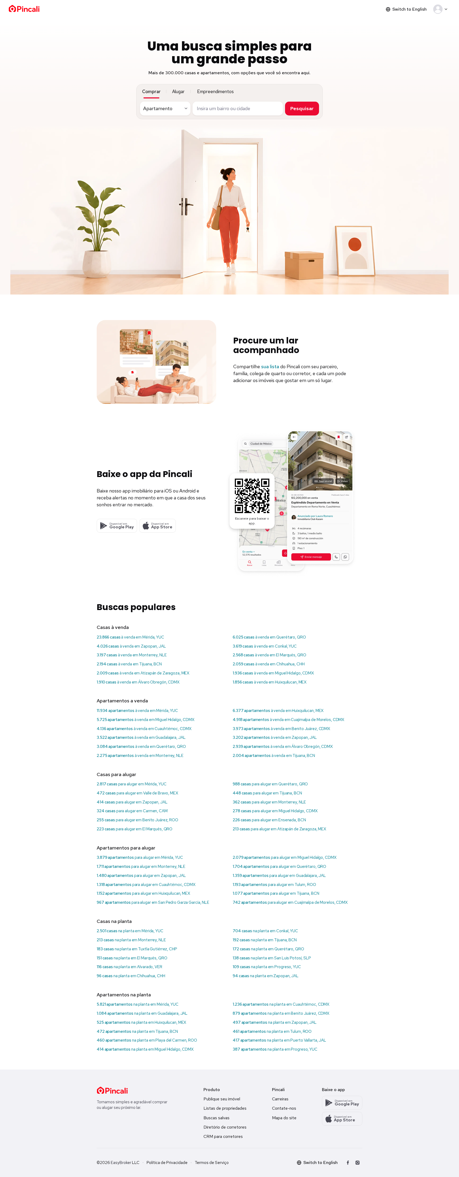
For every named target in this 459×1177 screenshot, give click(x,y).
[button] (441, 9)
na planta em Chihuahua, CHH (131, 976)
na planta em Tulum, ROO (272, 1031)
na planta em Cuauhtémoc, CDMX (281, 1004)
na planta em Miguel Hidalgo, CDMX (145, 1049)
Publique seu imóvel (221, 1099)
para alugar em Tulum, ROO (274, 884)
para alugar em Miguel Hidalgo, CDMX (275, 811)
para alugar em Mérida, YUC (131, 784)
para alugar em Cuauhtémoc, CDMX (146, 884)
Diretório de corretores (224, 1127)
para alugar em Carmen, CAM (132, 811)
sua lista (270, 366)
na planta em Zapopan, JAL (266, 976)
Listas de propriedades (224, 1108)
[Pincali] (112, 1090)
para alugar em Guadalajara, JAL (279, 875)
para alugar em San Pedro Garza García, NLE (153, 902)
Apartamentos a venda (122, 701)
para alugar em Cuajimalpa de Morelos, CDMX (290, 902)
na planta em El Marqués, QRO (132, 958)
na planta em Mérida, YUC (130, 931)
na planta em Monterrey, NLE (131, 940)
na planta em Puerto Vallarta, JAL (279, 1040)
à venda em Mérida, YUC (130, 637)
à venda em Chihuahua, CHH (269, 664)
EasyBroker (121, 1162)
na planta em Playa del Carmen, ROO (147, 1040)
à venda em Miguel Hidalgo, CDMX (273, 673)
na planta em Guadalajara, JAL (142, 1013)
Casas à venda (113, 627)
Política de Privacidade (167, 1162)
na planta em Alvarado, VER (129, 966)
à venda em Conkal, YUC (265, 646)
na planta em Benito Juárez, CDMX (281, 1013)
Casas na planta (114, 921)
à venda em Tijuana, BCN (129, 664)
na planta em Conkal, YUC (265, 931)
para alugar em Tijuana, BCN (267, 793)
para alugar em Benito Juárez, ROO (137, 820)
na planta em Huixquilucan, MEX (141, 1022)
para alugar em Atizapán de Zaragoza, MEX (279, 829)
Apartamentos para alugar (126, 848)
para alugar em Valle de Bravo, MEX (137, 793)
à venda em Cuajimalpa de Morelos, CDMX (288, 719)
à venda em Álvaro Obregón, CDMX (138, 682)
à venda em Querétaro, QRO (269, 637)
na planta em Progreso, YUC (267, 966)
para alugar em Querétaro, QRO (270, 784)
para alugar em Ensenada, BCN (269, 820)
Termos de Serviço (212, 1162)
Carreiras (280, 1099)
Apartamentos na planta (124, 995)
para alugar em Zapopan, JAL (132, 802)
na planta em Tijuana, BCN (265, 940)
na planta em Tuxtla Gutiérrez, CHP (137, 949)
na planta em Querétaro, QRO (268, 949)
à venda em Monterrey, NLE (132, 655)
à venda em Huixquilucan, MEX (270, 682)
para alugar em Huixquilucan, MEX (143, 893)
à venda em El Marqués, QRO (269, 655)
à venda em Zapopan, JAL (131, 646)
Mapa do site (284, 1118)
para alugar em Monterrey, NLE (269, 802)
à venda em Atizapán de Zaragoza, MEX (143, 673)
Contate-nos (284, 1108)
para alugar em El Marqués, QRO (134, 829)
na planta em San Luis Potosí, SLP (272, 958)
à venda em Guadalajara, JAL (141, 737)
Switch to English (409, 9)
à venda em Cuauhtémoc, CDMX (144, 728)
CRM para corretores (223, 1136)
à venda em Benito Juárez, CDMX (281, 728)
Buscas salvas (216, 1118)
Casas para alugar (116, 774)
